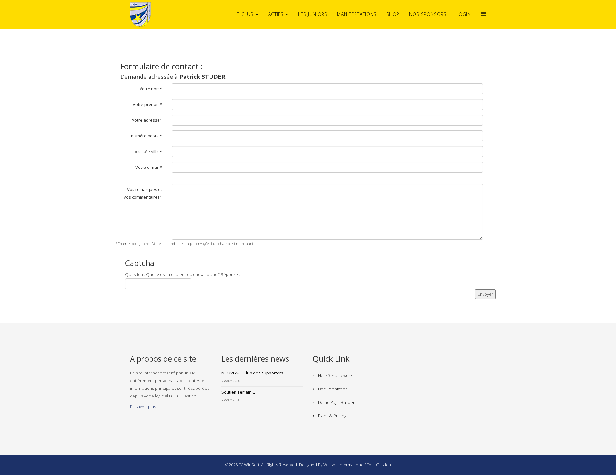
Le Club (244, 14)
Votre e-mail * (148, 167)
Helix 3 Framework (334, 375)
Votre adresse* (147, 120)
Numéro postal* (146, 136)
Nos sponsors (428, 14)
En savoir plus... (144, 407)
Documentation (332, 389)
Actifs (276, 14)
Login (463, 14)
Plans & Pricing (331, 416)
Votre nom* (151, 89)
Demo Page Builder (336, 402)
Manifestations (357, 14)
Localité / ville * (147, 151)
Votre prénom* (147, 104)
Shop (392, 14)
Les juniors (312, 14)
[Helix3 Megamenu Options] (483, 14)
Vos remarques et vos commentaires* (143, 193)
